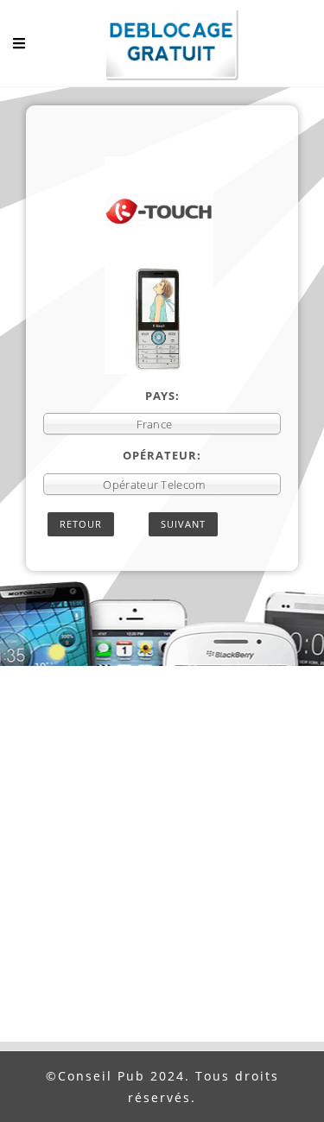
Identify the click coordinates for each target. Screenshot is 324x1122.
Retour (81, 523)
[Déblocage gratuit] (162, 47)
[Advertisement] (162, 871)
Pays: (162, 395)
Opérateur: (162, 455)
